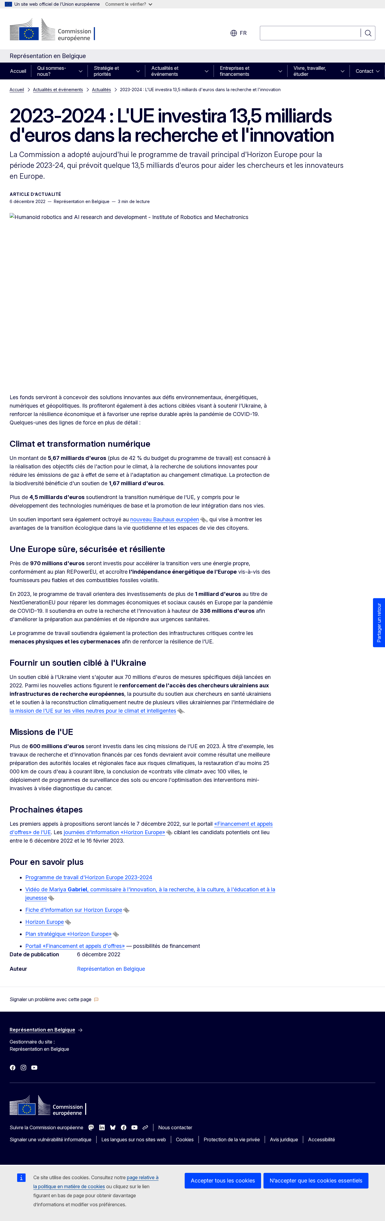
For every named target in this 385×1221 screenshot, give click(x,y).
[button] (54, 999)
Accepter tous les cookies (223, 1180)
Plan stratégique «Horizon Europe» (68, 934)
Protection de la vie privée (232, 1139)
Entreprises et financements (234, 71)
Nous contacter (175, 1127)
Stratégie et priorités (106, 71)
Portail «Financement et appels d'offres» (75, 946)
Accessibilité (321, 1139)
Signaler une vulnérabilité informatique (50, 1139)
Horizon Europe (44, 922)
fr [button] (243, 33)
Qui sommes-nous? (51, 71)
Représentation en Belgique (111, 969)
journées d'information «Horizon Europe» (114, 832)
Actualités (101, 89)
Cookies (185, 1139)
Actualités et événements (164, 71)
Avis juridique (284, 1139)
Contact (364, 71)
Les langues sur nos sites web (133, 1139)
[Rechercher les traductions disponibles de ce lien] (203, 520)
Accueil (18, 71)
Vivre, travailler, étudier (310, 71)
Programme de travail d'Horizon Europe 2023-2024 (88, 877)
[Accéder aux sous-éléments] (82, 71)
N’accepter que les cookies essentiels (316, 1180)
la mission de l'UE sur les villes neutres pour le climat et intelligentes (93, 711)
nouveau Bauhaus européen (164, 519)
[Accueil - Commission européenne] (58, 30)
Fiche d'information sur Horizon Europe (73, 910)
